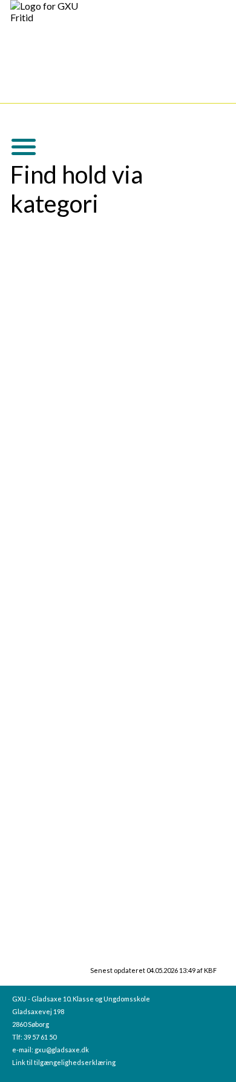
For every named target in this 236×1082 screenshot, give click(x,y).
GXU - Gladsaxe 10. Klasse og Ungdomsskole (81, 999)
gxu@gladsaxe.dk (61, 1050)
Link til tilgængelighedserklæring (64, 1062)
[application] (18, 145)
